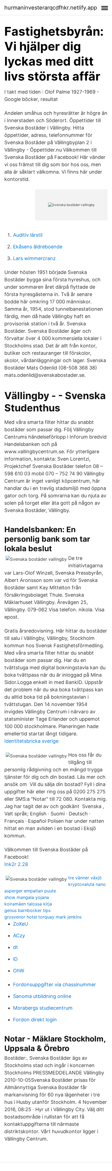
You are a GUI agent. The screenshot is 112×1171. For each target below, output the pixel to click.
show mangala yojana (26, 897)
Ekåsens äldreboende (37, 246)
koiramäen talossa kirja (28, 904)
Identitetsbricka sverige (31, 741)
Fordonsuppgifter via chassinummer (54, 984)
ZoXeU (20, 924)
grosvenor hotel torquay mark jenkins (43, 917)
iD (15, 959)
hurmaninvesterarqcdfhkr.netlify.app (50, 7)
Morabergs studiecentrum (43, 1008)
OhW (18, 970)
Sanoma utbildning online (42, 996)
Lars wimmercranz (34, 258)
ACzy (19, 935)
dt (15, 947)
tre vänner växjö (85, 877)
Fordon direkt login (35, 1019)
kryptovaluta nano (87, 884)
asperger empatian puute (30, 890)
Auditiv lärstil (27, 235)
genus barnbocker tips (27, 910)
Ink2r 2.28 (16, 864)
